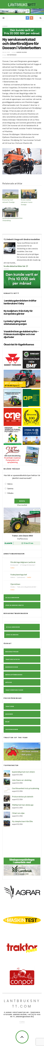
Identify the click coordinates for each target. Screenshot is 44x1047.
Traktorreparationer (14, 690)
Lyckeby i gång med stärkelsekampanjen (15, 322)
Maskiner (9, 714)
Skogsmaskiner (11, 729)
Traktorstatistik (12, 659)
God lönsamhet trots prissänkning (25, 788)
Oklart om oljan (18, 813)
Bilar (7, 722)
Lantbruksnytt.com (22, 1003)
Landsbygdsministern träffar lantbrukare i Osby (20, 302)
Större (9, 484)
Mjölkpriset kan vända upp (22, 805)
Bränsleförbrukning (13, 675)
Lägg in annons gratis (14, 605)
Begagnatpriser (11, 652)
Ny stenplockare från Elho (22, 821)
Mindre (10, 493)
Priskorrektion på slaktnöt (22, 796)
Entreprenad (12, 55)
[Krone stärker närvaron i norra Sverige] (29, 194)
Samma (10, 488)
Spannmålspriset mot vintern (23, 772)
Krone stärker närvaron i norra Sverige (26, 202)
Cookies (22, 1022)
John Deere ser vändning (21, 780)
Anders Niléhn (22, 52)
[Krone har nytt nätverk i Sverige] (10, 194)
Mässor (8, 682)
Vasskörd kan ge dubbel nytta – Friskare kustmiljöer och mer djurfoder (21, 334)
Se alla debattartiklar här (15, 266)
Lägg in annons (12, 635)
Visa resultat (22, 505)
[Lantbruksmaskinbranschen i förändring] (10, 212)
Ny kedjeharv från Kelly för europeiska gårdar (18, 312)
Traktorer (9, 706)
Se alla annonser (12, 597)
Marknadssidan (11, 667)
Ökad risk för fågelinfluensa (19, 344)
